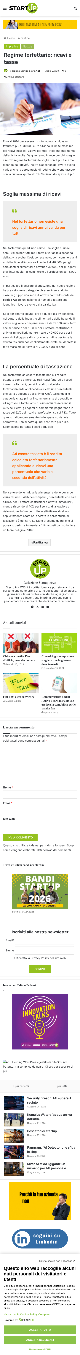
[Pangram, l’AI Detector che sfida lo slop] (14, 1152)
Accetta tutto (40, 1329)
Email (7, 803)
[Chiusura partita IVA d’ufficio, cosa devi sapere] (21, 643)
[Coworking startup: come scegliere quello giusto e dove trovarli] (59, 643)
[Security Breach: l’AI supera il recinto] (14, 1103)
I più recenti (21, 1086)
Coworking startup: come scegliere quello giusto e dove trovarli (57, 660)
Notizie (27, 46)
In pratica (23, 38)
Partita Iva (40, 542)
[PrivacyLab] (26, 1320)
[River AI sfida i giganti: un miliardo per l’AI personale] (14, 1169)
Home (11, 38)
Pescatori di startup (42, 1131)
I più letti (61, 1086)
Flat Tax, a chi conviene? (18, 696)
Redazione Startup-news (22, 70)
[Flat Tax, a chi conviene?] (21, 683)
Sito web (9, 819)
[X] (37, 607)
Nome (8, 787)
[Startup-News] (23, 8)
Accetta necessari (40, 1339)
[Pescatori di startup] (14, 1136)
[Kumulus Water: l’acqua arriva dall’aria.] (14, 1119)
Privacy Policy (40, 958)
